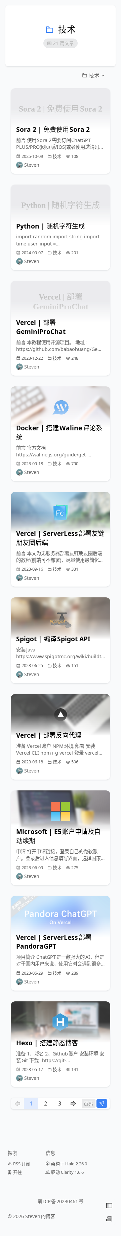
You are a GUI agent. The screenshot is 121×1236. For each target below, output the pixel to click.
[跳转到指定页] (101, 1103)
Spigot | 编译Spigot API (53, 639)
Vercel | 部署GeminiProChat (41, 327)
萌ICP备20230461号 (60, 1201)
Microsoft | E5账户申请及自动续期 (58, 836)
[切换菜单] (109, 1205)
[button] (93, 75)
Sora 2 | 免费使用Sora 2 (53, 129)
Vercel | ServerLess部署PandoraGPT (53, 942)
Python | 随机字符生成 (50, 226)
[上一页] (17, 1103)
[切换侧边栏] (109, 1218)
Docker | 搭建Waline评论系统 (59, 433)
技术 (57, 156)
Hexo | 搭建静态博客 (47, 1043)
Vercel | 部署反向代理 (48, 735)
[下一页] (73, 1103)
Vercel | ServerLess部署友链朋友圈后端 (60, 538)
